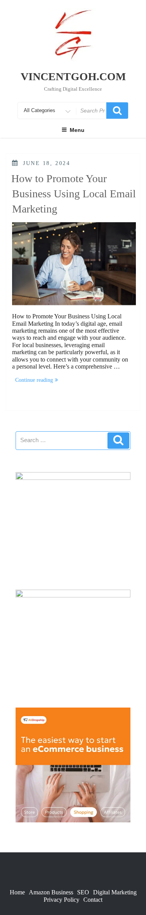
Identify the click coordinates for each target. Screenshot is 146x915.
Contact (92, 899)
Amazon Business (51, 892)
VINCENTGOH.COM (73, 76)
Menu (77, 130)
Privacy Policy (61, 899)
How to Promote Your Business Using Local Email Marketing (73, 193)
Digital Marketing (115, 892)
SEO (83, 892)
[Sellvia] (73, 764)
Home (17, 892)
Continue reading (38, 381)
